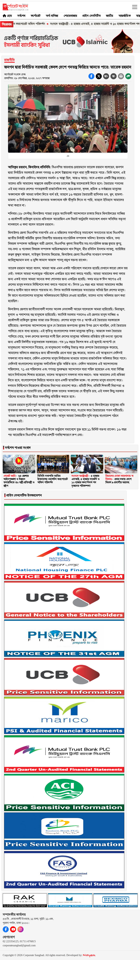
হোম (9, 15)
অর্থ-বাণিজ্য (52, 15)
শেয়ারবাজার (70, 15)
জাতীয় (109, 15)
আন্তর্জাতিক (125, 15)
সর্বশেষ (21, 15)
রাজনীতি (9, 60)
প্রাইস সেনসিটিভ (91, 15)
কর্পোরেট (35, 15)
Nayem (89, 955)
